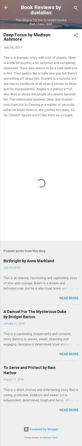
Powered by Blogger (43, 429)
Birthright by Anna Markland (28, 261)
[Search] (76, 8)
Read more (69, 298)
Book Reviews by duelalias (41, 10)
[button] (76, 36)
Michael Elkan (50, 437)
